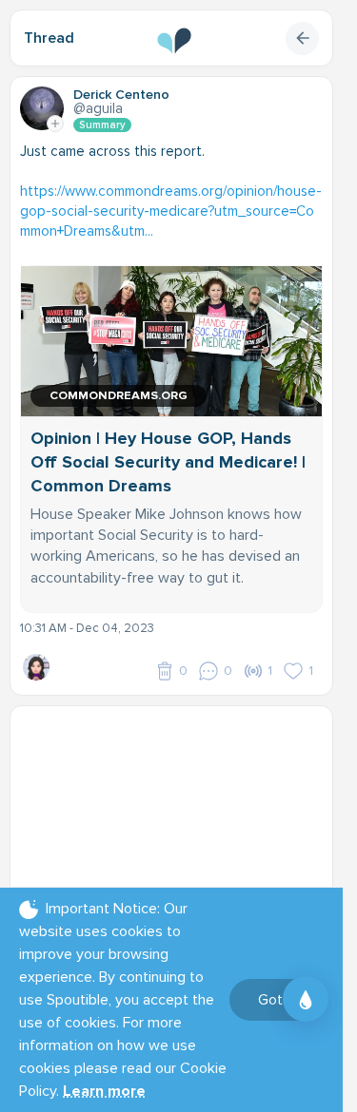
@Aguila (98, 108)
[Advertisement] (178, 834)
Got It (276, 999)
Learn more (104, 1091)
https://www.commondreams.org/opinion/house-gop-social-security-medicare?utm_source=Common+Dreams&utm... (171, 211)
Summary (102, 125)
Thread (49, 38)
